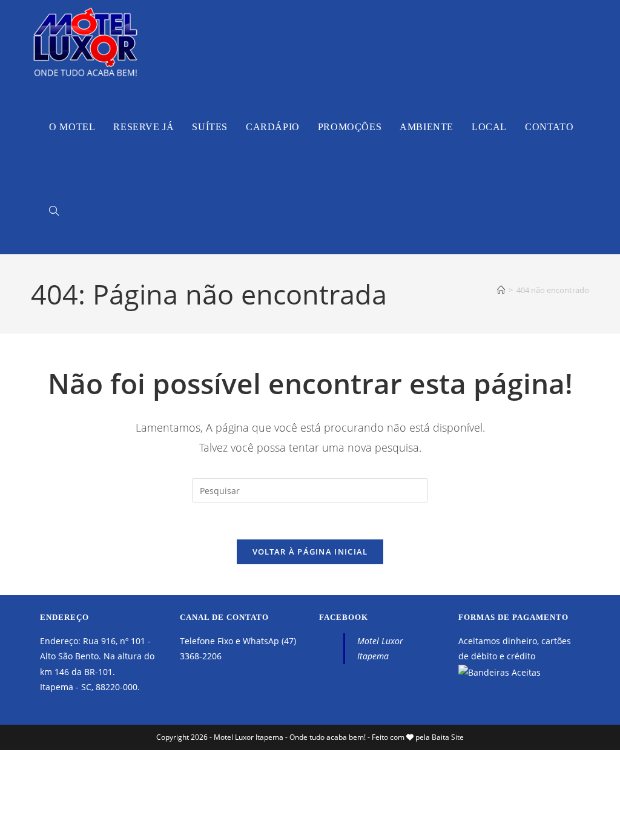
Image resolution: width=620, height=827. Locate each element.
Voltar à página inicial (310, 551)
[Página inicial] (501, 290)
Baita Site (448, 737)
